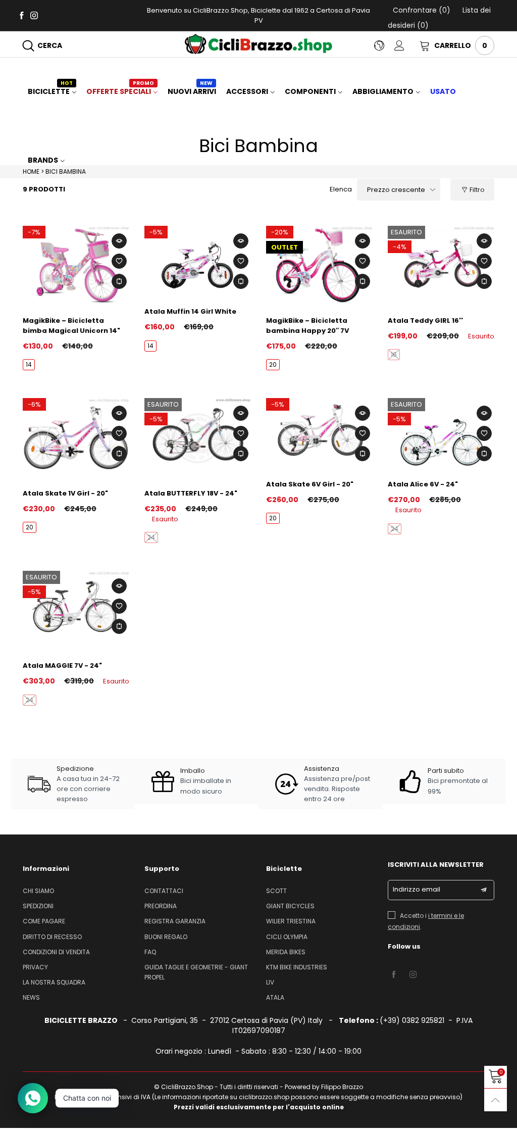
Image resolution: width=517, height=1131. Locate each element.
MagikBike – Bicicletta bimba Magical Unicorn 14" (71, 325)
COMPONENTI (310, 91)
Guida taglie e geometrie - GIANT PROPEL (196, 972)
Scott (276, 891)
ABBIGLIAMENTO (382, 91)
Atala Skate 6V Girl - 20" (309, 484)
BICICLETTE (50, 91)
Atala (275, 997)
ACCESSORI (247, 91)
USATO (443, 91)
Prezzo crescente (396, 189)
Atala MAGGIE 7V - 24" (62, 665)
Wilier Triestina (291, 921)
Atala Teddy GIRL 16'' (425, 320)
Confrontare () (421, 10)
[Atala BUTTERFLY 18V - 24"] (197, 438)
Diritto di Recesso (52, 936)
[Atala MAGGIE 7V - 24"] (76, 611)
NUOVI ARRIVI (192, 91)
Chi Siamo (38, 891)
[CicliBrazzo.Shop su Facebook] (394, 975)
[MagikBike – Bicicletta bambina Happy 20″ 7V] (319, 266)
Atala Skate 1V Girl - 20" (65, 493)
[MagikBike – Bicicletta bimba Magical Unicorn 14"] (76, 266)
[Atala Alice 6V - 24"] (441, 433)
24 (151, 537)
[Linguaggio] (384, 45)
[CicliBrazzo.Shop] (258, 44)
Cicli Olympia (286, 936)
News (31, 997)
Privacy (35, 967)
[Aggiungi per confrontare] (119, 281)
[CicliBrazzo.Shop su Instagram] (413, 975)
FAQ (150, 952)
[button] (483, 890)
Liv (270, 982)
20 (273, 364)
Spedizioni (38, 906)
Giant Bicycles (290, 906)
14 (29, 364)
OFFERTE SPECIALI (120, 91)
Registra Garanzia (174, 921)
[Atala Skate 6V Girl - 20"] (319, 433)
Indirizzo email (416, 889)
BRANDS (43, 160)
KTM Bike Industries (296, 967)
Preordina (160, 906)
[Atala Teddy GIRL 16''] (441, 266)
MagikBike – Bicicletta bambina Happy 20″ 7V (307, 325)
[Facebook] (21, 15)
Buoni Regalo (165, 936)
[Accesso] (407, 45)
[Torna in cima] (495, 1100)
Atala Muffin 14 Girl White (190, 311)
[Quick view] (119, 241)
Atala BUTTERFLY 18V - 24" (190, 493)
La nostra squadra (54, 982)
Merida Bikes (285, 952)
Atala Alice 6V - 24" (423, 484)
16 (394, 354)
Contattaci (163, 891)
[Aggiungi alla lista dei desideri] (119, 261)
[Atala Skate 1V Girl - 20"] (76, 438)
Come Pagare (44, 921)
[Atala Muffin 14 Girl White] (197, 261)
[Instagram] (34, 15)
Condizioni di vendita (56, 952)
